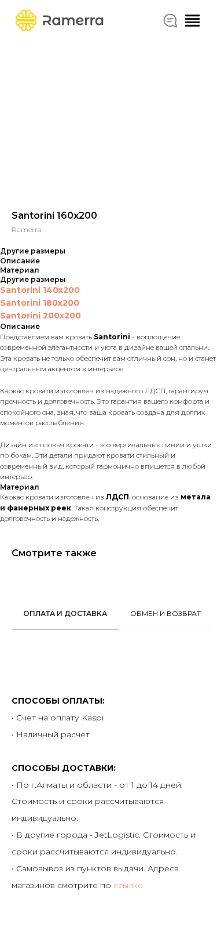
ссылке (128, 885)
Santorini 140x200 (40, 290)
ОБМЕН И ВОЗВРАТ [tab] (165, 613)
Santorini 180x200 (39, 303)
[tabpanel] (108, 809)
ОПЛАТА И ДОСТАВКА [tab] (65, 613)
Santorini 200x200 (40, 315)
